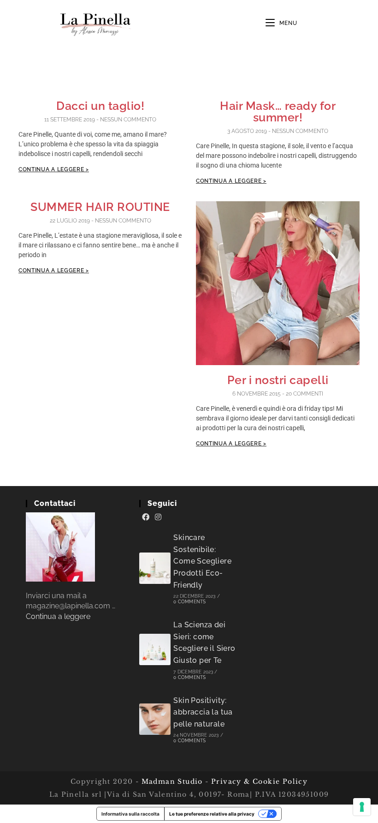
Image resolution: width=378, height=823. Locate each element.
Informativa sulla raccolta (130, 814)
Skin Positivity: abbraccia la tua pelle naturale (202, 712)
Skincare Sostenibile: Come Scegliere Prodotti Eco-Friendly (202, 561)
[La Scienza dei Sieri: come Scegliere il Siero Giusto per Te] (155, 649)
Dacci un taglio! (100, 106)
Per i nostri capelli (278, 380)
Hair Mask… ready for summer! (278, 111)
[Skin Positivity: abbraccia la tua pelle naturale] (155, 719)
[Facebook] (145, 517)
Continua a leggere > (53, 169)
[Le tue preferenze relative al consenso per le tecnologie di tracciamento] (362, 807)
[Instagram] (158, 517)
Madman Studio (171, 781)
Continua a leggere (58, 616)
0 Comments (189, 601)
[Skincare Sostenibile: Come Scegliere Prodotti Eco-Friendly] (155, 568)
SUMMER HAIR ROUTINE (100, 207)
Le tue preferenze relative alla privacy (211, 814)
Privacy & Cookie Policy (259, 781)
